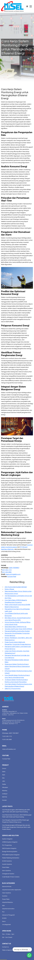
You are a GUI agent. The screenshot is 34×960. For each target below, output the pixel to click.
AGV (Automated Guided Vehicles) (16, 587)
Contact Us (5, 947)
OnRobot (4, 793)
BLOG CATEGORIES (8, 883)
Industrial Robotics (7, 902)
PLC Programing (7, 845)
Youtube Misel (6, 759)
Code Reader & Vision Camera (10, 877)
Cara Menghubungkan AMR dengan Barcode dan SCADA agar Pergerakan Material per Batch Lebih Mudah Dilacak (16, 827)
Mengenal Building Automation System (17, 631)
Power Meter (6, 899)
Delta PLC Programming (13, 688)
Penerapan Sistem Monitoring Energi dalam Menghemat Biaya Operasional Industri (17, 666)
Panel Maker (5, 867)
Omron (4, 768)
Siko (3, 778)
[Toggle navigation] (30, 6)
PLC (3, 912)
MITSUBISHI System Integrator (11, 854)
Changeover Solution (8, 873)
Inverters (4, 896)
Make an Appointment (8, 950)
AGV (3, 905)
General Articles (6, 886)
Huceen (4, 800)
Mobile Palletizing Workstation (10, 858)
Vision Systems (6, 893)
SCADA (4, 918)
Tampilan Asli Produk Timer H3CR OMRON (18, 629)
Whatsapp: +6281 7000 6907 (10, 733)
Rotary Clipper (9, 589)
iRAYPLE (4, 797)
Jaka (3, 781)
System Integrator (7, 839)
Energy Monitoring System (9, 851)
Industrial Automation (8, 908)
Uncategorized (6, 924)
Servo (4, 921)
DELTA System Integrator (9, 848)
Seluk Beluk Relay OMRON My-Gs (15, 626)
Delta (3, 771)
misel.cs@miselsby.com (9, 749)
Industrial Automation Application (11, 889)
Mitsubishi (5, 787)
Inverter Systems (7, 864)
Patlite (4, 784)
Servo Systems (6, 870)
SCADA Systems (7, 861)
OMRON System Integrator (9, 842)
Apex (3, 774)
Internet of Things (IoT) (8, 915)
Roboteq (4, 790)
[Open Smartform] (29, 955)
